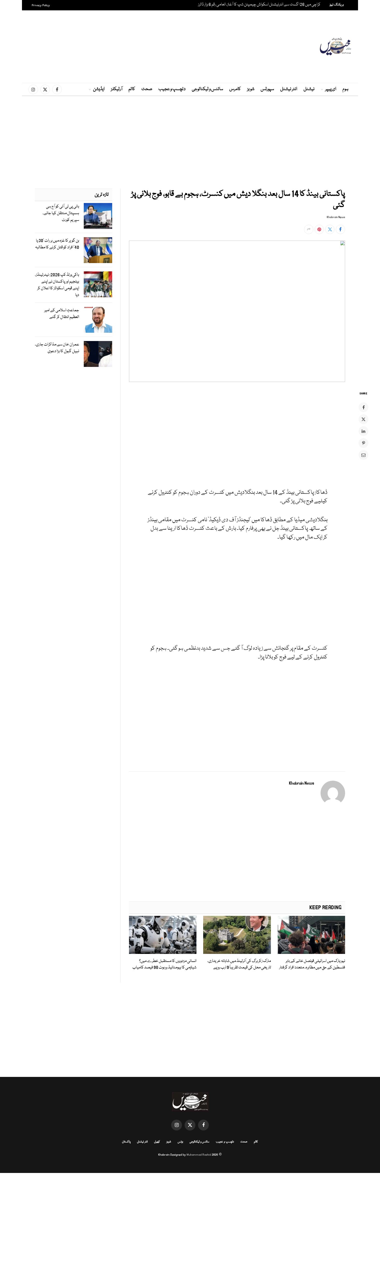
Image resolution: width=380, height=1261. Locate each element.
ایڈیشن (99, 89)
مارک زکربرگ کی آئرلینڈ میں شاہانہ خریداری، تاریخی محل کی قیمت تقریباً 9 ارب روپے (239, 964)
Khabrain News (336, 217)
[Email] (363, 455)
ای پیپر (330, 89)
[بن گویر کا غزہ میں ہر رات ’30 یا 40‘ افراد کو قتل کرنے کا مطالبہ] (98, 250)
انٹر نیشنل (288, 89)
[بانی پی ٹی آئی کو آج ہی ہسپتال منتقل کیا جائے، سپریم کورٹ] (98, 216)
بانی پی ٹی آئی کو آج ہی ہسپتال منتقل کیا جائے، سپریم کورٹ (61, 213)
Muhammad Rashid (199, 1155)
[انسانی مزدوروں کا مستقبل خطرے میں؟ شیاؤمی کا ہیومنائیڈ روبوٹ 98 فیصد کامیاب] (162, 935)
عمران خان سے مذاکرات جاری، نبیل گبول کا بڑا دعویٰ (57, 348)
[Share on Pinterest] (319, 229)
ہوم (345, 89)
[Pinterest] (363, 443)
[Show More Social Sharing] (308, 229)
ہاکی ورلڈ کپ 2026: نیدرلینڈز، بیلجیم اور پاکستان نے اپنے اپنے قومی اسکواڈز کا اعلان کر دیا (57, 285)
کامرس (235, 89)
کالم (131, 89)
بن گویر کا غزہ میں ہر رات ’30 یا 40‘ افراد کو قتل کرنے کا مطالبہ (57, 244)
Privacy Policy (41, 5)
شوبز (250, 89)
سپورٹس (267, 89)
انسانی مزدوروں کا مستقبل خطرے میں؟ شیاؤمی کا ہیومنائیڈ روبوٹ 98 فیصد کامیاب (164, 964)
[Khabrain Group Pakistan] (335, 46)
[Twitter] (363, 419)
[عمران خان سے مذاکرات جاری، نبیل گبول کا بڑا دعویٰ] (98, 354)
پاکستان (126, 1142)
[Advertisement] (190, 46)
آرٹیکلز (116, 89)
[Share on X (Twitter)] (330, 229)
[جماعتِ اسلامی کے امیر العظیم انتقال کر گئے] (98, 320)
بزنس (180, 1142)
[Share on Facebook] (340, 229)
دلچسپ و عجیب (172, 89)
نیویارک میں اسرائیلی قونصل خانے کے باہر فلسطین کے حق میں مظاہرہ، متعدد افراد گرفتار (312, 964)
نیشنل (309, 89)
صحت (146, 89)
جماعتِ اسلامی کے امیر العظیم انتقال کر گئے (61, 313)
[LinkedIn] (363, 431)
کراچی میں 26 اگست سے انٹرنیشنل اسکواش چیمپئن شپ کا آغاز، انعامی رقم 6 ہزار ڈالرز (259, 5)
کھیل (157, 1142)
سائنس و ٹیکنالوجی (207, 89)
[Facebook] (363, 407)
